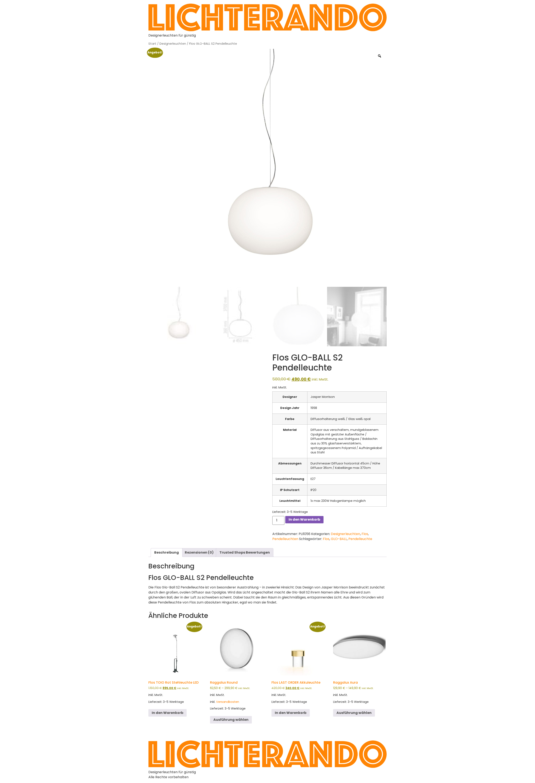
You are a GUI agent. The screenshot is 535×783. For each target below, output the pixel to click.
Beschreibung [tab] (166, 552)
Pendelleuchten (285, 538)
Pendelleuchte (360, 538)
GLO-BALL (339, 538)
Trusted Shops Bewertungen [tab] (244, 552)
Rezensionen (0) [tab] (199, 552)
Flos (365, 533)
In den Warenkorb (304, 519)
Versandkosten (227, 702)
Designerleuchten (172, 44)
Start (152, 44)
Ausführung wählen (230, 719)
